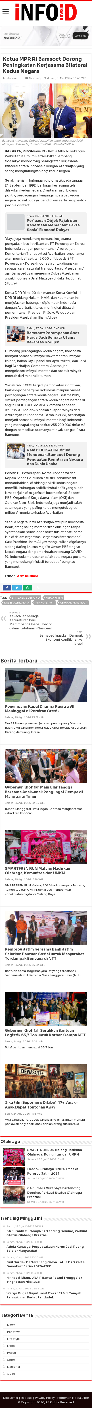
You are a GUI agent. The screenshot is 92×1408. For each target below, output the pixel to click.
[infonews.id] (46, 12)
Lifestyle (13, 1339)
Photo (11, 1353)
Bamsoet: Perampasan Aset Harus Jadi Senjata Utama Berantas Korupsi (53, 338)
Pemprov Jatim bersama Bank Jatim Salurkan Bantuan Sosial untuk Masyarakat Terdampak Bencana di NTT (44, 954)
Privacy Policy (45, 1398)
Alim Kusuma (27, 576)
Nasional (34, 78)
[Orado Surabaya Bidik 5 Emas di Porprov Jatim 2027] (14, 1176)
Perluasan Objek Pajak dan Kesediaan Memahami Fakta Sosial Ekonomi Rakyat (53, 225)
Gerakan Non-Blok (73, 602)
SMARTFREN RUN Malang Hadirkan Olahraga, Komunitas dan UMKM (37, 871)
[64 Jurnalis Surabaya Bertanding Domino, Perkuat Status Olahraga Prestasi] (14, 1195)
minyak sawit (45, 602)
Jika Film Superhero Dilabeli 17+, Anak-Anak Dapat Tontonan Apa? (41, 1105)
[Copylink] (38, 587)
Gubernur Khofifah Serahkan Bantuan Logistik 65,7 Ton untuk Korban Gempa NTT (45, 1033)
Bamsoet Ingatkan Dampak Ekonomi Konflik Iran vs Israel (61, 638)
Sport (11, 1360)
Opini (11, 1374)
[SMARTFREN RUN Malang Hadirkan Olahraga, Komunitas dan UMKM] (14, 1157)
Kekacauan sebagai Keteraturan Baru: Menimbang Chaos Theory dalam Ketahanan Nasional (30, 620)
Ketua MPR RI (54, 597)
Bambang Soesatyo (26, 597)
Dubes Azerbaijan (16, 602)
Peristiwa (14, 1332)
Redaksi (26, 1398)
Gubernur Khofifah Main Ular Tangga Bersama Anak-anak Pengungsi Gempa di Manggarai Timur (44, 792)
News (11, 1325)
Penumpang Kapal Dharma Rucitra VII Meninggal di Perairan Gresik (39, 709)
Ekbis (11, 1346)
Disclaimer (10, 1398)
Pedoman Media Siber (73, 1398)
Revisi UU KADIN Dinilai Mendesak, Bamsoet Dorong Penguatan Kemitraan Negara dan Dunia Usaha (55, 457)
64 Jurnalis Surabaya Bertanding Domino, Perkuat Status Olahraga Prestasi (54, 1192)
